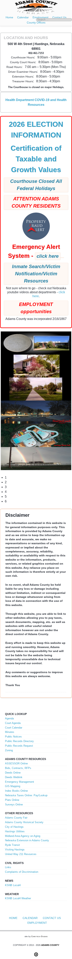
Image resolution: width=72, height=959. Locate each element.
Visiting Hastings (15, 849)
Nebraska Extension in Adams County (27, 840)
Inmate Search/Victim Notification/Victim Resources (36, 273)
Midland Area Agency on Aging (22, 835)
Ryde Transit (12, 844)
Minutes (9, 732)
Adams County (50, 945)
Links (8, 867)
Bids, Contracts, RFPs (18, 768)
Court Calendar (13, 727)
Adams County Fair (16, 817)
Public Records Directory (19, 741)
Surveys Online (14, 804)
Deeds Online (13, 772)
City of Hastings (14, 826)
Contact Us (52, 918)
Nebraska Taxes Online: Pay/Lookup (26, 795)
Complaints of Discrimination (21, 871)
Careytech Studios (39, 936)
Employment (37, 922)
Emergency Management (19, 781)
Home (9, 17)
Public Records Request (19, 745)
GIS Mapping (12, 786)
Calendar (23, 17)
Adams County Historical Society (24, 822)
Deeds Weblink (13, 777)
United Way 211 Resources (20, 854)
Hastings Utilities (15, 831)
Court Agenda (13, 723)
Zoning (9, 750)
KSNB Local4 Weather (18, 898)
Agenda (9, 718)
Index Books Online (16, 790)
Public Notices (13, 736)
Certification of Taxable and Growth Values (36, 159)
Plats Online (12, 799)
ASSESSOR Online (16, 763)
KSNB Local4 (13, 885)
